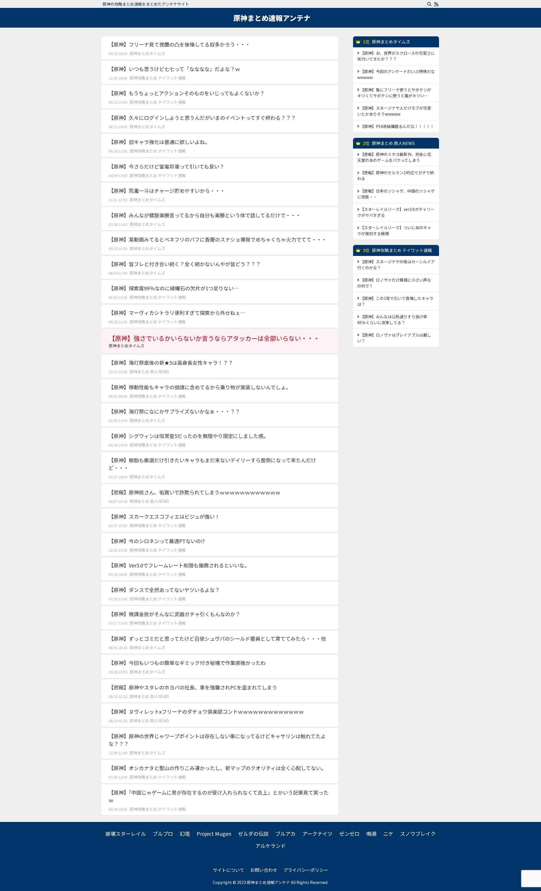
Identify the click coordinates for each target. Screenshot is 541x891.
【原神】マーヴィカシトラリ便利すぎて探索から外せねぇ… (176, 312)
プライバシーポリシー (305, 869)
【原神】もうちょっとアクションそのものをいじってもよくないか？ (186, 93)
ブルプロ (163, 833)
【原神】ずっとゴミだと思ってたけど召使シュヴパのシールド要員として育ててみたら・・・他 (217, 638)
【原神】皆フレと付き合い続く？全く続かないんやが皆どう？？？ (184, 263)
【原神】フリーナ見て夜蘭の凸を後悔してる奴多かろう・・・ (179, 44)
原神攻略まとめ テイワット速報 (158, 78)
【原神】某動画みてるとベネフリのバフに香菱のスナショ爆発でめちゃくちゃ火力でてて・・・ (217, 239)
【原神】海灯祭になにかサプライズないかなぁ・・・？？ (174, 411)
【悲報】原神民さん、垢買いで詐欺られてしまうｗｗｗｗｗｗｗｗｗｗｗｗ (194, 492)
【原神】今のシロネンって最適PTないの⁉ (156, 541)
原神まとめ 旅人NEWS (149, 371)
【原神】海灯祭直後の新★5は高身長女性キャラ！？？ (170, 362)
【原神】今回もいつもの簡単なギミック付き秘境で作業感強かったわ (187, 662)
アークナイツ (317, 833)
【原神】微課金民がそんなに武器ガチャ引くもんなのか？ (174, 614)
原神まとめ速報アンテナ (272, 18)
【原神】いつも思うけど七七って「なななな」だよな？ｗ (174, 68)
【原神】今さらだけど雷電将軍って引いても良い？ (166, 166)
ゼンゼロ (349, 833)
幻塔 (185, 833)
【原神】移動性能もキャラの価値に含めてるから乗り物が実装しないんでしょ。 (199, 387)
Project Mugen (214, 833)
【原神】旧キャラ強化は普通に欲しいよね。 (159, 141)
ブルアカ (285, 833)
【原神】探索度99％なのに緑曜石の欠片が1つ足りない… (173, 288)
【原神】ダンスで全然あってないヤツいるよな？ (164, 589)
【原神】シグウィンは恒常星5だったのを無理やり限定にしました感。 (188, 435)
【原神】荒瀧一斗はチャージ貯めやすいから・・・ (166, 190)
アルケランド (270, 845)
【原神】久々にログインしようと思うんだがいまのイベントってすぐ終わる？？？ (202, 117)
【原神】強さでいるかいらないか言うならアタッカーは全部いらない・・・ (214, 340)
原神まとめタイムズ (147, 53)
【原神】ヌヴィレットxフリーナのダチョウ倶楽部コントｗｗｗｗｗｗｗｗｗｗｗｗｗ (206, 711)
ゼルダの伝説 (253, 833)
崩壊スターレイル (125, 833)
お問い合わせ (263, 869)
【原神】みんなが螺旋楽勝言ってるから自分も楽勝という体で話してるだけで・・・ (204, 215)
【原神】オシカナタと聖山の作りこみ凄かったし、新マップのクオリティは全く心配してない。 (217, 767)
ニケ (388, 833)
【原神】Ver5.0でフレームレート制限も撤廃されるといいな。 (178, 565)
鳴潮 (371, 833)
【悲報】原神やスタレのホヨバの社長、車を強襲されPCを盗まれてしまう (192, 687)
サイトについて (228, 869)
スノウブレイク (418, 833)
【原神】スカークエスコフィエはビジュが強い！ (164, 516)
